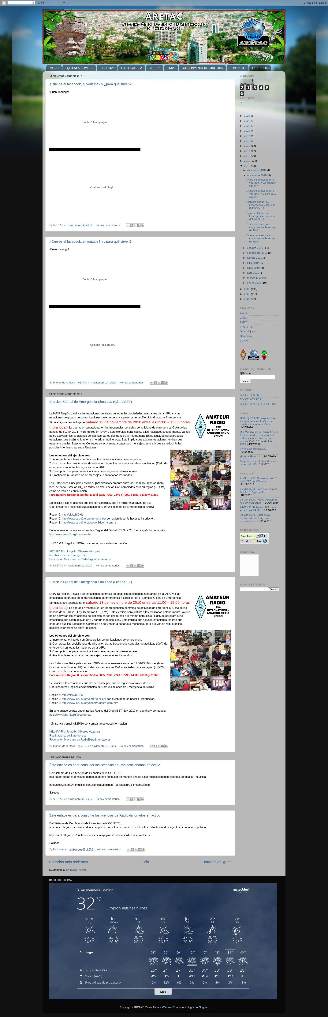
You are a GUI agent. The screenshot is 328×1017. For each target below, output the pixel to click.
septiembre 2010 (257, 252)
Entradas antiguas (216, 862)
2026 (247, 115)
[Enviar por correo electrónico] (128, 225)
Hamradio (246, 336)
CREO (244, 317)
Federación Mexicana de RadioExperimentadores (80, 559)
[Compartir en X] (135, 225)
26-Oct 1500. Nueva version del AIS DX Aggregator (259, 501)
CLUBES (154, 68)
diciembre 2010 (256, 170)
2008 (247, 294)
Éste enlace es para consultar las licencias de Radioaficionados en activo (104, 765)
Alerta (243, 313)
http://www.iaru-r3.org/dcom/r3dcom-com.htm (90, 522)
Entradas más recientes (68, 862)
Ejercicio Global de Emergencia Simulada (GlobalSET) (90, 402)
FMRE (244, 322)
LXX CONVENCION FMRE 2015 (202, 68)
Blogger (203, 1007)
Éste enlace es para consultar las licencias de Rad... (260, 227)
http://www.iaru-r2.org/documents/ (70, 534)
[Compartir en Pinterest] (142, 225)
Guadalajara (247, 331)
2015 (247, 140)
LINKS (171, 68)
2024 (247, 125)
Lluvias (244, 340)
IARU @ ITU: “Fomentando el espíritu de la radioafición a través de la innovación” (257, 421)
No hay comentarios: (108, 225)
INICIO (54, 68)
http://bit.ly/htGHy (72, 514)
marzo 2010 (254, 277)
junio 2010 (253, 267)
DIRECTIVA (106, 68)
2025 (247, 121)
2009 (247, 289)
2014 (247, 145)
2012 (247, 155)
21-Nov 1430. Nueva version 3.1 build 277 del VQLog (259, 480)
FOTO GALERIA (131, 68)
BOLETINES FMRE (251, 395)
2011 (247, 160)
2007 (247, 299)
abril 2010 (253, 272)
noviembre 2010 (257, 175)
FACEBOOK (260, 68)
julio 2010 (253, 262)
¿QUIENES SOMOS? (79, 68)
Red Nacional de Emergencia (67, 555)
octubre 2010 (255, 247)
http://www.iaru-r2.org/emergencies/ (84, 518)
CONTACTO (237, 68)
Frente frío (246, 327)
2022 (247, 130)
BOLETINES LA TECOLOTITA (258, 404)
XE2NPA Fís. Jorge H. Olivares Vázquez (74, 551)
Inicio (144, 862)
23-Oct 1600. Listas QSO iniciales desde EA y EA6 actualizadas (255, 517)
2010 (247, 166)
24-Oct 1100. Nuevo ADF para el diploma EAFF (258, 509)
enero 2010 (254, 282)
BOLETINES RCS (250, 399)
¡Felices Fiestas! (250, 456)
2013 (247, 151)
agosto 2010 (255, 257)
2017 (247, 136)
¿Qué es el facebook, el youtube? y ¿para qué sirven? (90, 84)
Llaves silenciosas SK (253, 449)
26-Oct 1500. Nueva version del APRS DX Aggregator (259, 490)
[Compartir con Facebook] (139, 225)
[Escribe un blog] (131, 225)
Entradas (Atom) (76, 869)
